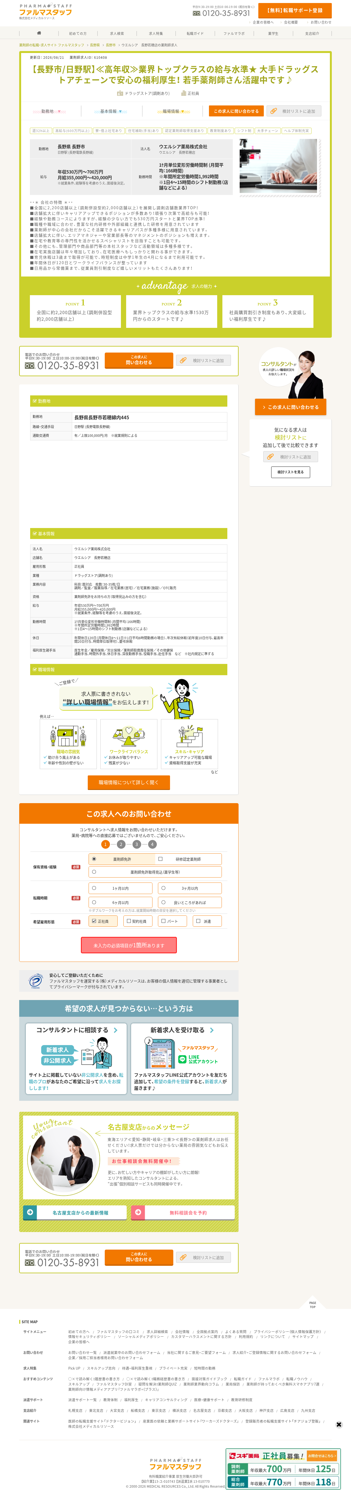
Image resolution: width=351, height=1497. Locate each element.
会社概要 (291, 22)
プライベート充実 (173, 1368)
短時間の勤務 (205, 1368)
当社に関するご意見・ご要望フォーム (196, 1352)
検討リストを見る (291, 472)
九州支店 (308, 1410)
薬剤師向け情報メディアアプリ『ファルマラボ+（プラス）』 (113, 1389)
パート (172, 921)
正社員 (103, 921)
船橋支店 (138, 1410)
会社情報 (182, 1331)
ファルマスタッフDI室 (114, 1384)
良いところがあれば (190, 902)
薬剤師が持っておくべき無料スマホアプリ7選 (283, 1384)
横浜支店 (179, 1410)
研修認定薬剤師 (188, 859)
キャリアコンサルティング (166, 1399)
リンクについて (272, 1336)
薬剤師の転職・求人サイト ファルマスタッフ (51, 45)
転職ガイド (243, 1378)
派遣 (207, 921)
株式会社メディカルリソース (91, 1426)
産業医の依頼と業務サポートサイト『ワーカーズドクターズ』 (191, 1421)
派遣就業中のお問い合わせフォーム (131, 1352)
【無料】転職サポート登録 (295, 10)
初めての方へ (79, 1331)
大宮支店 (117, 1410)
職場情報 (171, 111)
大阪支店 (246, 1410)
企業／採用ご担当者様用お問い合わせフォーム (105, 1357)
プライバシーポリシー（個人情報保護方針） (287, 1331)
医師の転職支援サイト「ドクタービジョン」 (102, 1421)
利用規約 (246, 1336)
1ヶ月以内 (120, 888)
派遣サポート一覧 (82, 1399)
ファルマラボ (269, 1378)
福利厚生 (131, 1399)
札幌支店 (75, 1410)
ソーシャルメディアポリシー (141, 1336)
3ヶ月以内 (190, 888)
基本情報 (108, 111)
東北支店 (96, 1410)
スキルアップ (79, 1384)
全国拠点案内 (207, 1331)
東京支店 (159, 1410)
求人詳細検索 (157, 1331)
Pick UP (74, 1368)
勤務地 (47, 111)
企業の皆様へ (263, 22)
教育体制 (110, 1399)
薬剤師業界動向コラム (201, 1384)
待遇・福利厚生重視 (137, 1368)
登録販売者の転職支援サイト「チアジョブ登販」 (283, 1421)
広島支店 (287, 1410)
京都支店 (225, 1410)
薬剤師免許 (122, 859)
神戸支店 (266, 1410)
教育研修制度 (242, 1399)
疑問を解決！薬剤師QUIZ (157, 1384)
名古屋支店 (202, 1410)
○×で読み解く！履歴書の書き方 (94, 1378)
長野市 (111, 45)
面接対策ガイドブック (209, 1378)
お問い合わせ (321, 22)
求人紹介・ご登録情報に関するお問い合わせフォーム (274, 1352)
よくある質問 (236, 1331)
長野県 (95, 45)
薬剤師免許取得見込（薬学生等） (155, 872)
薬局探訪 (233, 1384)
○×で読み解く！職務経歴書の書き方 (155, 1378)
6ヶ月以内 (120, 902)
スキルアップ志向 (101, 1368)
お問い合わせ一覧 (82, 1352)
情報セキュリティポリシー (89, 1336)
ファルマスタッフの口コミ (118, 1331)
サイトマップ (303, 1336)
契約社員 (139, 921)
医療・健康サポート (209, 1399)
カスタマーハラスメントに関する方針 (201, 1336)
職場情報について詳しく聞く (129, 782)
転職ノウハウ (297, 1378)
